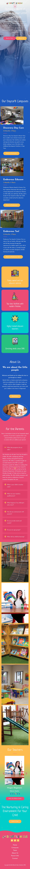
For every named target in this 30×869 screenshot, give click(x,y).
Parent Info (15, 856)
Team (15, 850)
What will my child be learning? (15, 536)
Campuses (15, 847)
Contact (15, 858)
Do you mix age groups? (13, 529)
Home (15, 845)
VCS (25, 865)
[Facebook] (12, 840)
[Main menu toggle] (15, 6)
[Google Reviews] (18, 840)
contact (7, 439)
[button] (15, 448)
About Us (15, 853)
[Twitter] (15, 840)
